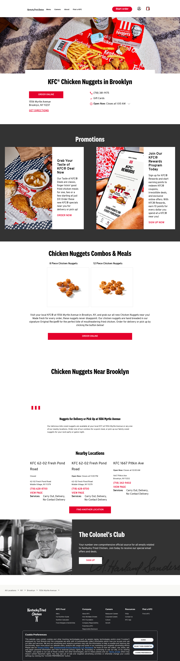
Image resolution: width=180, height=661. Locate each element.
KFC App (128, 620)
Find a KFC (146, 614)
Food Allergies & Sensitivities (65, 623)
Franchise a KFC (87, 626)
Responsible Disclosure (90, 629)
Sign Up (90, 560)
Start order (122, 9)
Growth (107, 623)
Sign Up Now (156, 222)
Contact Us (129, 617)
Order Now (64, 215)
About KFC (86, 614)
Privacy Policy (43, 647)
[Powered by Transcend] (29, 657)
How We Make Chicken (89, 617)
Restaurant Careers (111, 614)
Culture (107, 620)
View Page (36, 493)
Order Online (46, 95)
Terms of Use (114, 652)
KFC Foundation (87, 620)
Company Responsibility (90, 623)
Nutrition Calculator (62, 620)
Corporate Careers (111, 617)
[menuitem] (48, 10)
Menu (58, 614)
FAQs (127, 614)
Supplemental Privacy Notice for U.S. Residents (73, 647)
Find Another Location (90, 510)
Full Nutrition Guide (62, 617)
